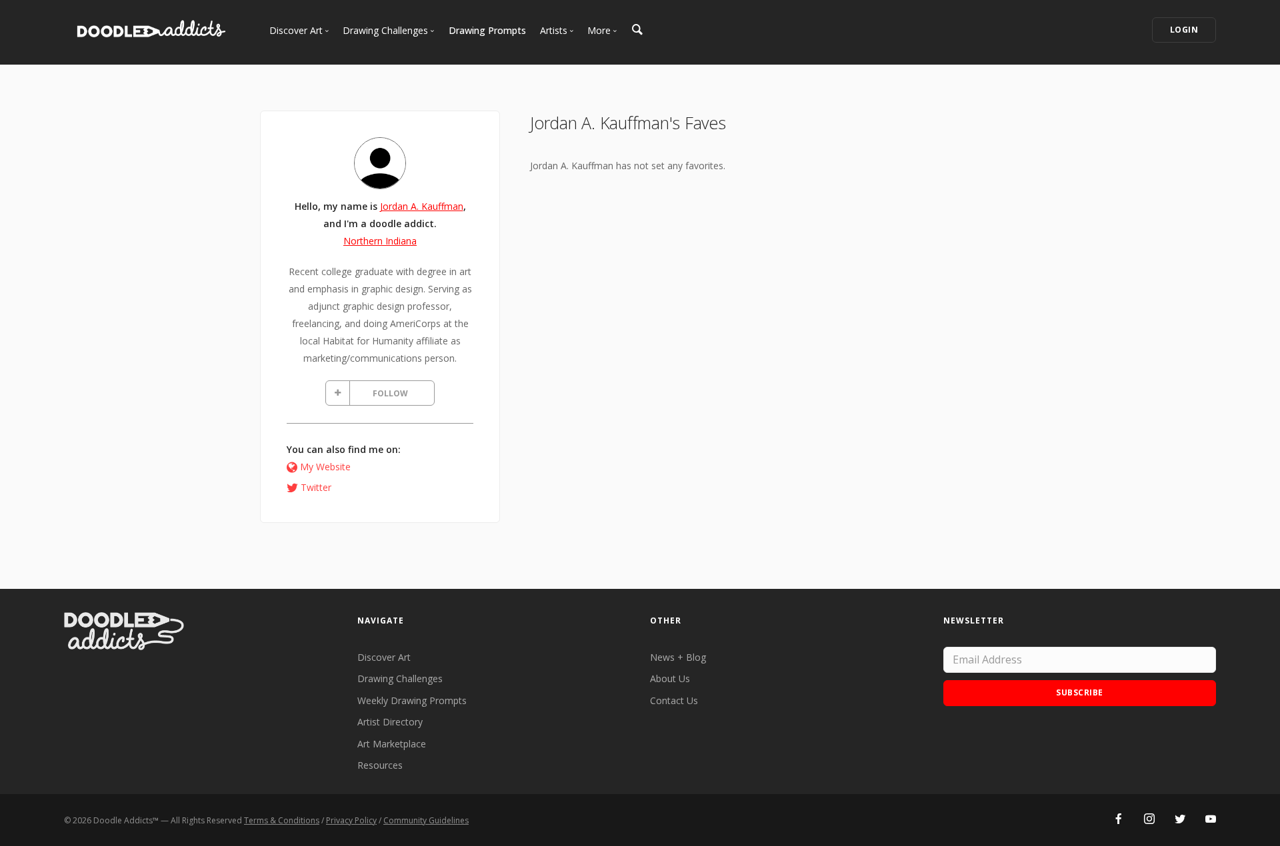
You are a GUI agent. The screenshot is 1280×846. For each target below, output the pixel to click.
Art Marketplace (391, 743)
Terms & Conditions (281, 820)
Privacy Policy (351, 820)
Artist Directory (390, 721)
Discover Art (384, 657)
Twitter (316, 487)
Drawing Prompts (487, 30)
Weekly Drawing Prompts (412, 700)
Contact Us (674, 700)
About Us (670, 678)
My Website (325, 466)
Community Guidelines (426, 820)
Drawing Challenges (400, 678)
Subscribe (1079, 692)
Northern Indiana (380, 240)
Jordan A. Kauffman (421, 206)
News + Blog (678, 657)
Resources (380, 765)
